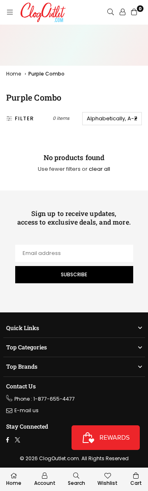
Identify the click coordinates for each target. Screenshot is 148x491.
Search (76, 483)
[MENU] (10, 12)
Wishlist (107, 483)
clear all (99, 169)
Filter (24, 118)
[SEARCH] (110, 12)
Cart (136, 483)
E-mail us (26, 410)
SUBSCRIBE (74, 274)
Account (45, 483)
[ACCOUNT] (122, 12)
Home (13, 73)
